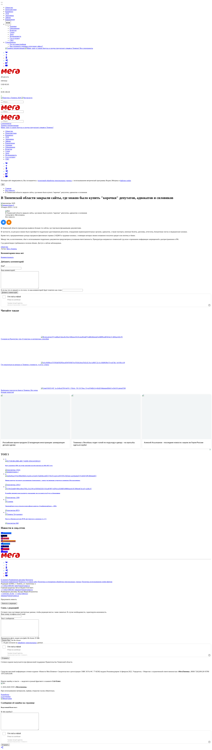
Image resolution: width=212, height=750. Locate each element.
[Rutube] (6, 63)
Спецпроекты (6, 123)
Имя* (3, 266)
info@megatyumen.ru (22, 586)
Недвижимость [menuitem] (15, 36)
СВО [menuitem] (11, 40)
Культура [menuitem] (13, 30)
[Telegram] (6, 61)
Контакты (29, 580)
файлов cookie (125, 180)
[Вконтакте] (6, 53)
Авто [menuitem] (12, 34)
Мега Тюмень (12, 249)
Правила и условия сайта (27, 582)
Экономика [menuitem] (9, 15)
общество (4, 247)
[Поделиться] (2, 748)
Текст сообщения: (7, 618)
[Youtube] (6, 66)
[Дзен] (6, 55)
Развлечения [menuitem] (10, 19)
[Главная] (26, 73)
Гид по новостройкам (18, 44)
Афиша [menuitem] (8, 17)
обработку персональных (27, 643)
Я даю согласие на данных (23, 643)
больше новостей (7, 392)
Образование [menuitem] (15, 28)
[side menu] (2, 4)
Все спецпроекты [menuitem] (86, 48)
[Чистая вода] (27, 98)
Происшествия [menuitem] (10, 10)
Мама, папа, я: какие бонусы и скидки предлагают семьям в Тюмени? (27, 127)
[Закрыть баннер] (2, 2)
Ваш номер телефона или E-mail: (13, 614)
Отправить (5, 658)
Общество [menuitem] (9, 8)
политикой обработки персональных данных (55, 180)
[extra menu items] (8, 23)
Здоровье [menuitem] (13, 26)
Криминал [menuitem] (9, 11)
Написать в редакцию (9, 603)
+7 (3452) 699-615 (21, 594)
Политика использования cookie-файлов (97, 582)
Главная (8, 188)
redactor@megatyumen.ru (24, 590)
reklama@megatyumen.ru (10, 596)
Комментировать (7, 257)
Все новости (10, 190)
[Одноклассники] (6, 58)
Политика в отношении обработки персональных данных (59, 582)
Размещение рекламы (17, 580)
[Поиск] (2, 100)
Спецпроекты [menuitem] (10, 42)
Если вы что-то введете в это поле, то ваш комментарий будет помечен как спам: (31, 290)
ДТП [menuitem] (7, 13)
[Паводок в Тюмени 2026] (11, 98)
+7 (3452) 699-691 (7, 586)
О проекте (5, 580)
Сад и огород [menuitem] (15, 38)
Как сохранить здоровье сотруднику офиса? (26, 46)
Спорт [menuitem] (12, 32)
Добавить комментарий (9, 292)
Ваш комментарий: (8, 270)
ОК (3, 184)
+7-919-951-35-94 (7, 594)
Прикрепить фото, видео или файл (20, 638)
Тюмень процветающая (9, 125)
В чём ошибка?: (7, 712)
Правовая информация (9, 582)
